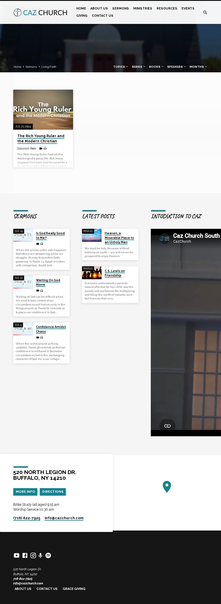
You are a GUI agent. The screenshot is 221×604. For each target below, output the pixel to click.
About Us (99, 8)
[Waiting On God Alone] (23, 282)
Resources (167, 8)
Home (81, 8)
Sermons (120, 8)
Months (197, 66)
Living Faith (48, 66)
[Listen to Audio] (45, 148)
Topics (119, 66)
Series (137, 66)
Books (155, 66)
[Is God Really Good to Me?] (23, 235)
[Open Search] (205, 13)
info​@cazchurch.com (64, 518)
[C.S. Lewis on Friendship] (92, 273)
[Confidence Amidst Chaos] (23, 329)
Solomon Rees (26, 148)
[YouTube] (16, 555)
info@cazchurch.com (28, 583)
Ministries (142, 8)
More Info (25, 492)
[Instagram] (33, 555)
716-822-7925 (23, 579)
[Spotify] (48, 555)
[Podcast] (40, 555)
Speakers (175, 66)
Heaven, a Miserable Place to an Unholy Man (119, 237)
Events (188, 8)
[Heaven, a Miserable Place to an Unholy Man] (92, 235)
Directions (53, 492)
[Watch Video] (41, 148)
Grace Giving (74, 589)
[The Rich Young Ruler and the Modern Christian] (43, 110)
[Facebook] (25, 555)
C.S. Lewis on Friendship (115, 273)
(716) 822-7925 (26, 518)
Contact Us (102, 16)
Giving (81, 16)
